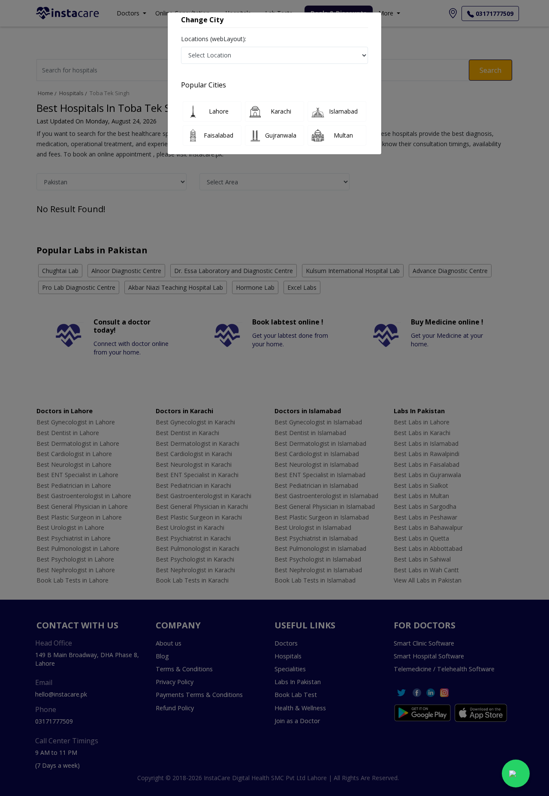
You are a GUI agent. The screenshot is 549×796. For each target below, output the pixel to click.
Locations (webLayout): (213, 39)
